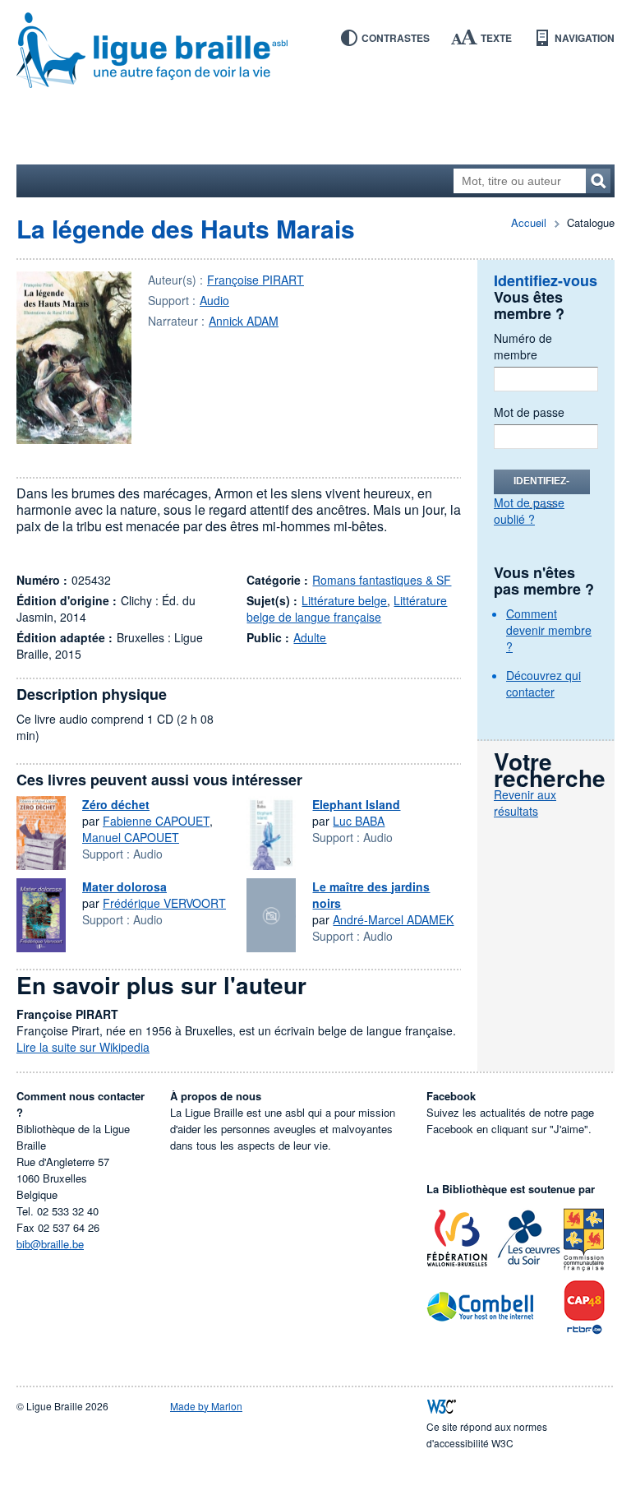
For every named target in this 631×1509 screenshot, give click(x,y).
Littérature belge (344, 600)
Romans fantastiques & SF (381, 580)
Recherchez (598, 181)
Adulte (309, 637)
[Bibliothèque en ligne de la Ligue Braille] (315, 51)
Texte (496, 37)
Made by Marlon (206, 1406)
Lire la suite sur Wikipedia (83, 1047)
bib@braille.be (50, 1244)
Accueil (528, 222)
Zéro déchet (116, 804)
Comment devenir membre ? (549, 630)
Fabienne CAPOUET (156, 820)
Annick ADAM (244, 320)
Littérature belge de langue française (346, 608)
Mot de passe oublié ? (529, 510)
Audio (214, 300)
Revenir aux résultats (525, 802)
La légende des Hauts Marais (185, 228)
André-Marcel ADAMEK (393, 919)
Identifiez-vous (541, 484)
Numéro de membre (523, 346)
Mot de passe (529, 412)
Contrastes (396, 37)
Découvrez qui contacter (543, 683)
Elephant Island (356, 804)
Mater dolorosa (124, 886)
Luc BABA (359, 820)
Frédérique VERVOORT (164, 903)
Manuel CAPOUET (130, 837)
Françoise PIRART (255, 279)
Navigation (585, 37)
